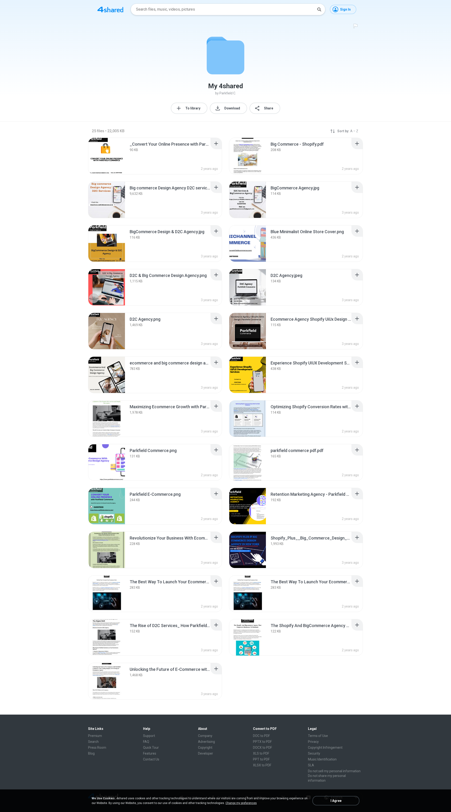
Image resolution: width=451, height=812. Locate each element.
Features (149, 753)
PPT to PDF (261, 759)
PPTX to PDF (262, 742)
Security (314, 753)
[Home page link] (110, 9)
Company (205, 736)
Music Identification (322, 759)
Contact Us (151, 759)
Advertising (206, 742)
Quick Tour (151, 747)
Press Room (97, 747)
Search (93, 742)
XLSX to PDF (262, 765)
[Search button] (319, 9)
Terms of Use (318, 736)
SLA (311, 765)
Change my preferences (241, 803)
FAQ (146, 742)
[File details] (106, 156)
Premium (95, 736)
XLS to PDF (261, 753)
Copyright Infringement (325, 747)
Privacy (313, 742)
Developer (205, 753)
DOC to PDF (261, 736)
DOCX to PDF (262, 747)
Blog (91, 753)
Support (149, 736)
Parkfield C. (227, 93)
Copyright (205, 747)
